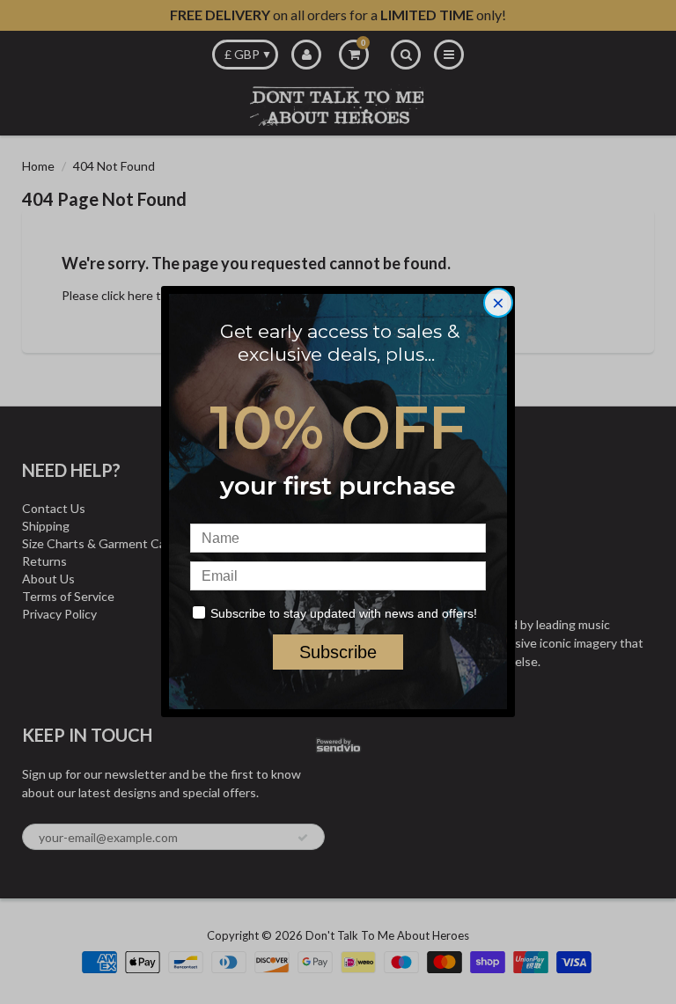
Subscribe (338, 652)
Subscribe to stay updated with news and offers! (343, 613)
